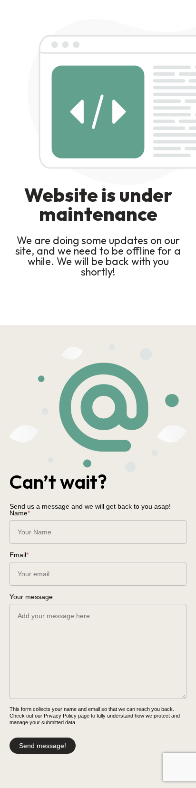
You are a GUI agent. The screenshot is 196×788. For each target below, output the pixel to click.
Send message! (42, 745)
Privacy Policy (60, 716)
